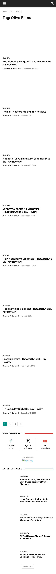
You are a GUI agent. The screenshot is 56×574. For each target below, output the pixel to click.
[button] (4, 3)
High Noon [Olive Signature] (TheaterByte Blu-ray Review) (27, 260)
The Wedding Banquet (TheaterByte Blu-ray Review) (27, 63)
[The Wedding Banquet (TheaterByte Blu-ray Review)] (28, 39)
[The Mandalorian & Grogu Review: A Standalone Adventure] (10, 517)
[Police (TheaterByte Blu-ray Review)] (28, 89)
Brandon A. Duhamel (11, 116)
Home (5, 11)
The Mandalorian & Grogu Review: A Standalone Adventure (36, 518)
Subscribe (45, 440)
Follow (28, 440)
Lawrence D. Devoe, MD (12, 69)
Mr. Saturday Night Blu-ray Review (23, 408)
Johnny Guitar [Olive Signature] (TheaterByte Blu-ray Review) (21, 210)
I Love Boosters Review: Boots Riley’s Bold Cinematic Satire (34, 500)
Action (6, 255)
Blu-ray (6, 58)
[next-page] (21, 424)
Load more (27, 566)
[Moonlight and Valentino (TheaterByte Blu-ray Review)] (28, 286)
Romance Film (25, 533)
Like (11, 440)
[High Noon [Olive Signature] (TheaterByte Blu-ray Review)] (28, 236)
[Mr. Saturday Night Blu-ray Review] (28, 386)
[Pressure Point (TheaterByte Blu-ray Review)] (28, 336)
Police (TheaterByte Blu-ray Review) (24, 111)
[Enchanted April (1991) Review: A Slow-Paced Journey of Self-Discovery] (10, 480)
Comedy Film (24, 496)
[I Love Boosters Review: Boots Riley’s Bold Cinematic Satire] (10, 499)
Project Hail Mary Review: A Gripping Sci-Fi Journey (32, 555)
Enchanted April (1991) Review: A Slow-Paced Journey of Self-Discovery (35, 481)
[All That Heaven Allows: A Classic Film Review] (10, 536)
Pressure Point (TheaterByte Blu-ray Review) (24, 360)
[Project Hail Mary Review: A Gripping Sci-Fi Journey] (10, 554)
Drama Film (24, 476)
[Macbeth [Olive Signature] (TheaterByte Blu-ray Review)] (28, 136)
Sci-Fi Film (23, 514)
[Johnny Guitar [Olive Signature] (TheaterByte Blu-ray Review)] (28, 186)
